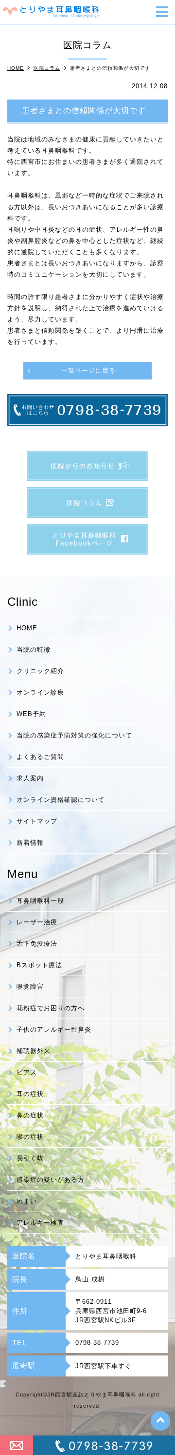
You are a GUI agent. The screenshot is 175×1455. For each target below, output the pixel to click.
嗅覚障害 (30, 986)
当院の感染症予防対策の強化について (74, 735)
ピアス (27, 1072)
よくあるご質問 (40, 756)
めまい (27, 1201)
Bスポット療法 (39, 965)
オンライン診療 (40, 692)
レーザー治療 (37, 922)
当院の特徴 (34, 649)
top (160, 1421)
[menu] (162, 12)
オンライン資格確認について (61, 799)
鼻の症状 (30, 1115)
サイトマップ (37, 821)
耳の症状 (30, 1093)
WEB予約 (31, 714)
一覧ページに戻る (88, 370)
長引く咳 (30, 1158)
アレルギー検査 (40, 1222)
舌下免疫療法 (37, 943)
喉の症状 (30, 1136)
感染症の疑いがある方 (51, 1179)
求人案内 (30, 778)
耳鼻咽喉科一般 (40, 900)
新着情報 (30, 842)
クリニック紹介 (40, 671)
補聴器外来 (34, 1051)
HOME (27, 628)
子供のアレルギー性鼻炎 (54, 1029)
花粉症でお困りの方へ (51, 1008)
